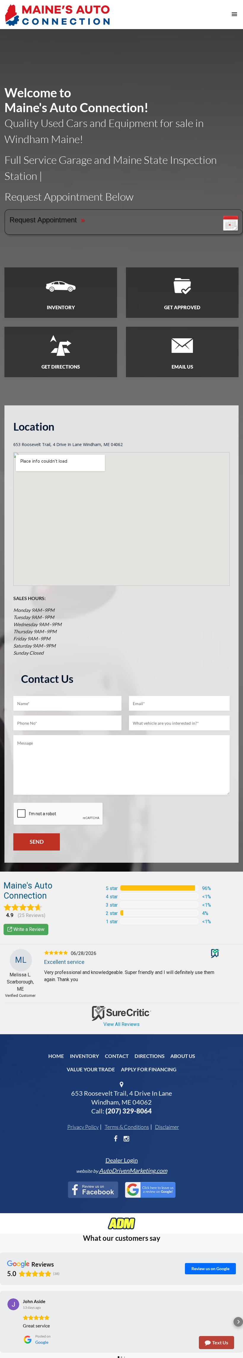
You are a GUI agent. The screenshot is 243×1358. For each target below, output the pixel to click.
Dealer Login (121, 1160)
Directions (149, 1056)
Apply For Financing (148, 1069)
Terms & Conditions (127, 1127)
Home (56, 1056)
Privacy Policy (83, 1127)
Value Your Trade (91, 1069)
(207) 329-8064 (128, 1111)
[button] (4, 1322)
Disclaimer (167, 1127)
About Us (182, 1056)
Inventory (84, 1056)
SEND (37, 841)
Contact (117, 1056)
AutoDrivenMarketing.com (133, 1170)
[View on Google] (13, 1304)
